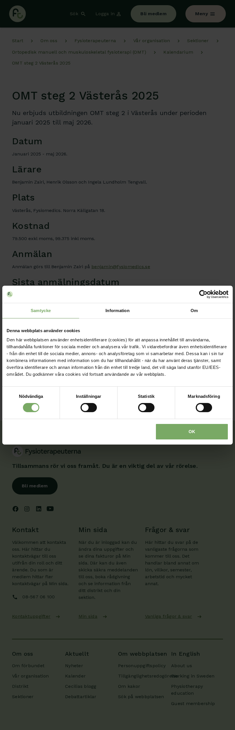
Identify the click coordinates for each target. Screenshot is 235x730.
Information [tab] (117, 310)
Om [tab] (194, 310)
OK (192, 431)
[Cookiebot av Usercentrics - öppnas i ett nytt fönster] (203, 294)
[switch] (89, 407)
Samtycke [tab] (41, 310)
